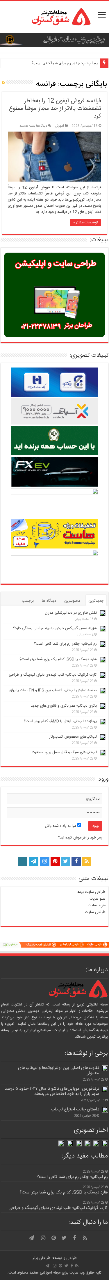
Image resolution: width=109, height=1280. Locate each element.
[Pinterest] (55, 861)
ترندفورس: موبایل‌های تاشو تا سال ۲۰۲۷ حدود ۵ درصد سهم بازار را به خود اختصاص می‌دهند (52, 1091)
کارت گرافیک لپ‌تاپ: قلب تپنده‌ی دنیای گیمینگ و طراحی (53, 675)
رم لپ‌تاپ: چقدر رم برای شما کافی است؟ (64, 63)
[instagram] (44, 861)
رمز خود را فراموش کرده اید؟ (80, 837)
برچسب (28, 601)
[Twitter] (65, 861)
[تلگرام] (33, 861)
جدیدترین (96, 601)
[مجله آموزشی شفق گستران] (54, 17)
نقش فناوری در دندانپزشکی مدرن (71, 613)
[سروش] (22, 859)
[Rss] (86, 861)
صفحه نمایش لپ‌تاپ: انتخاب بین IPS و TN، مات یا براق (53, 690)
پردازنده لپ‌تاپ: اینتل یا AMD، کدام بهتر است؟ (60, 721)
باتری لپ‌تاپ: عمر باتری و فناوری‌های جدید (64, 706)
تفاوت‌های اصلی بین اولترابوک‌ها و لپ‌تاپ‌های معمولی (58, 1070)
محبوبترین (72, 601)
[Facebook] (76, 861)
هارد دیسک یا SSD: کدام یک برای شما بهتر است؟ (58, 659)
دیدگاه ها (49, 601)
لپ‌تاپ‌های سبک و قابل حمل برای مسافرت (64, 752)
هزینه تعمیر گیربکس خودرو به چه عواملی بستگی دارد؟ (55, 628)
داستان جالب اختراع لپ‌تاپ (75, 1109)
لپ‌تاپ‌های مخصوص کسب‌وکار (73, 737)
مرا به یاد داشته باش (61, 826)
